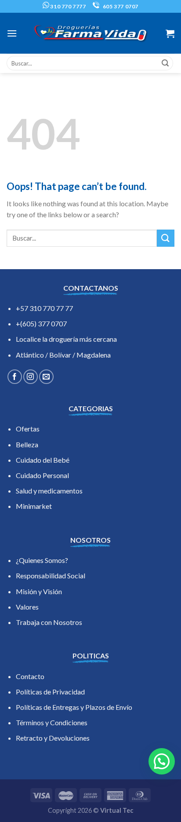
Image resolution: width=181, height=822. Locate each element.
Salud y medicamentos (49, 490)
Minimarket (34, 506)
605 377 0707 (119, 6)
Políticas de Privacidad (50, 691)
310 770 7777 (67, 6)
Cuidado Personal (42, 475)
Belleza (27, 444)
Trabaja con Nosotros (49, 622)
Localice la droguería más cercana (66, 339)
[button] (161, 761)
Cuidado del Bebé (42, 460)
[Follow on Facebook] (14, 376)
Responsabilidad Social (50, 575)
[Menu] (12, 33)
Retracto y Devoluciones (53, 738)
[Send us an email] (46, 376)
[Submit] (165, 63)
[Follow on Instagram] (30, 376)
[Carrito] (170, 33)
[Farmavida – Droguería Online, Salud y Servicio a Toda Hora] (90, 33)
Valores (27, 607)
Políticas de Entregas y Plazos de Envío (74, 707)
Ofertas (28, 428)
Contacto (30, 676)
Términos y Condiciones (51, 722)
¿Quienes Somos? (42, 560)
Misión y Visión (39, 591)
